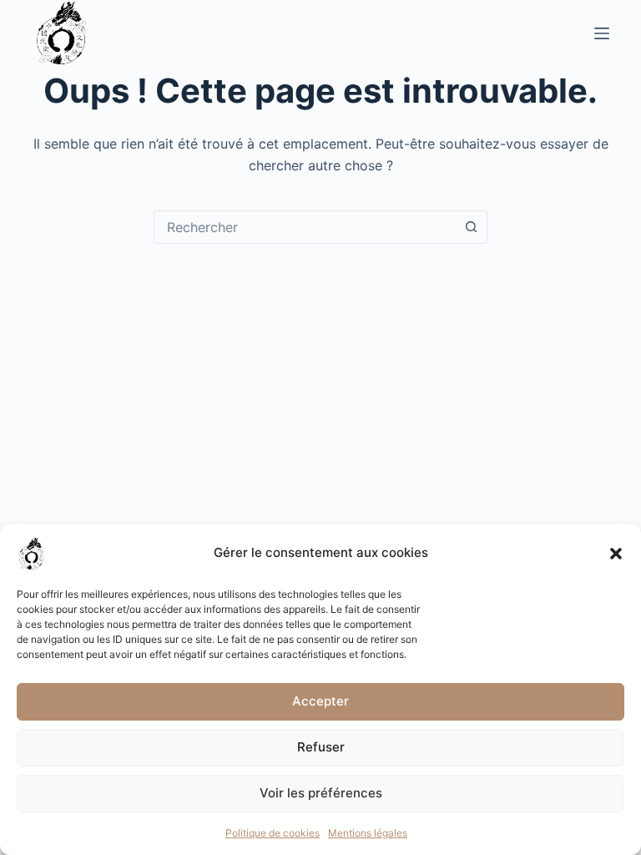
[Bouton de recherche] (471, 227)
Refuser (321, 747)
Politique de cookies (272, 833)
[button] (616, 553)
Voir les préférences (321, 793)
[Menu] (601, 33)
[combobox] (304, 227)
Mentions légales (367, 833)
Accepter (320, 701)
